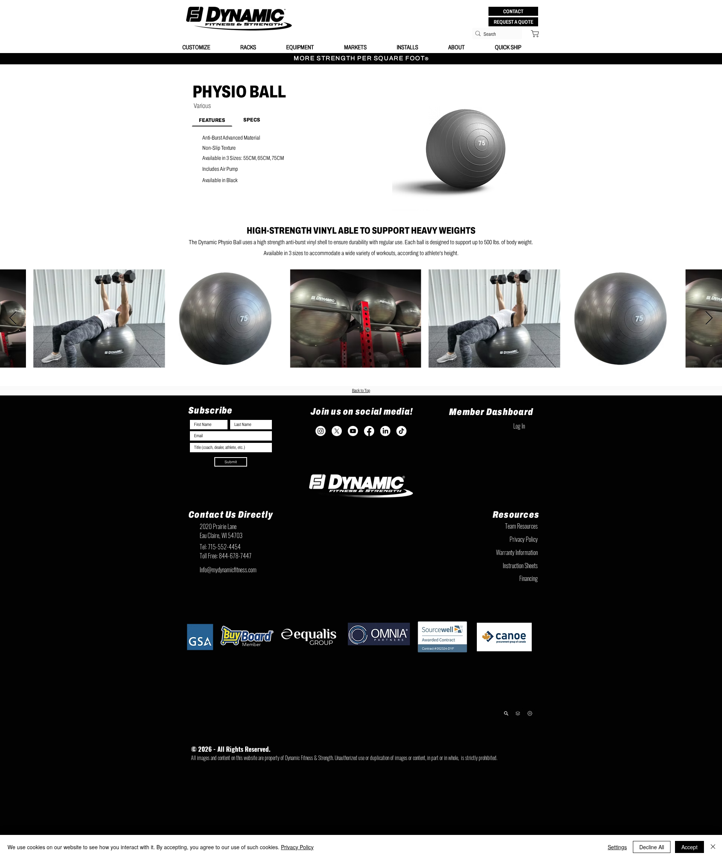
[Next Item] (709, 318)
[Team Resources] (518, 713)
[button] (513, 11)
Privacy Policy (297, 847)
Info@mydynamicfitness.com (228, 569)
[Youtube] (353, 431)
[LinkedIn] (385, 431)
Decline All (651, 847)
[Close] (712, 847)
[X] (337, 431)
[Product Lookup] (506, 713)
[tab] (212, 119)
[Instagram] (320, 431)
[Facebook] (369, 431)
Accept (689, 847)
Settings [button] (617, 847)
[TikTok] (401, 431)
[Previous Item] (13, 318)
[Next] (530, 713)
